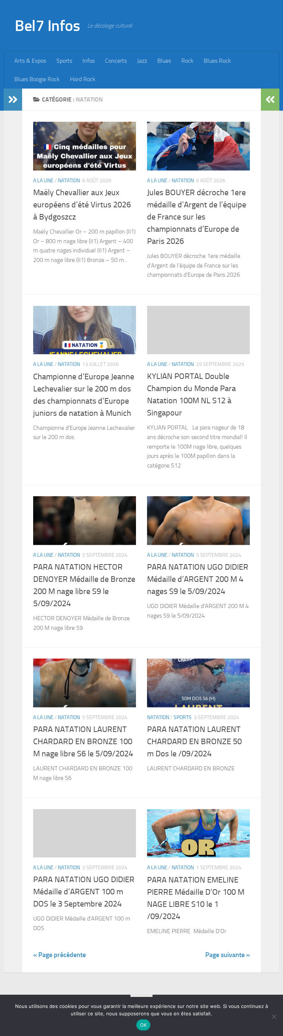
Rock (187, 60)
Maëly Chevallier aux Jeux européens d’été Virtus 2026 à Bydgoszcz (82, 205)
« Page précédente (59, 955)
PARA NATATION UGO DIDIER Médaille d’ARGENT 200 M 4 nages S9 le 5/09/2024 (197, 579)
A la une (43, 180)
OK (143, 1025)
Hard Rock (82, 79)
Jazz (142, 60)
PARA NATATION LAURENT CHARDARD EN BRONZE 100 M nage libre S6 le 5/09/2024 (83, 742)
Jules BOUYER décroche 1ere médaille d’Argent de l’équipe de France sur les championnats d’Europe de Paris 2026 (196, 217)
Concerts (116, 60)
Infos (89, 60)
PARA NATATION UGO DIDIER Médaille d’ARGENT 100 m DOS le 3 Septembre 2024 (83, 892)
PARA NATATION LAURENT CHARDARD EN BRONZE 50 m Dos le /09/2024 (194, 742)
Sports (64, 60)
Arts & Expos (30, 60)
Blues (164, 60)
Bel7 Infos (47, 26)
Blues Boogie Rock (37, 79)
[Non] (273, 1016)
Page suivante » (227, 955)
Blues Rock (217, 60)
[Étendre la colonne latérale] (13, 100)
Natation (69, 180)
